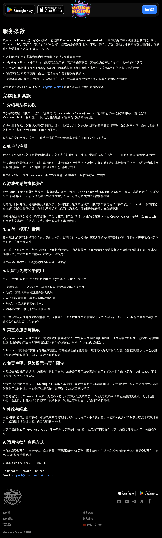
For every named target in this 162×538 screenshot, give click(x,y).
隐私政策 (88, 518)
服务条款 (88, 512)
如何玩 (6, 512)
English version (53, 87)
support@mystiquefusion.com (32, 475)
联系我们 (8, 524)
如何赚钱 (8, 518)
